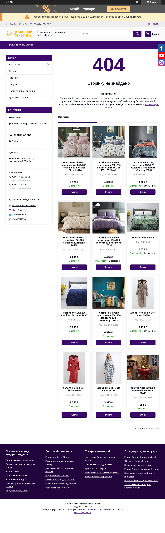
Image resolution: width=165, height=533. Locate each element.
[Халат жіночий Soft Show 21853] (74, 367)
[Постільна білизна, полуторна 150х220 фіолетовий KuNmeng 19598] (108, 217)
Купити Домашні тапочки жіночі (140, 457)
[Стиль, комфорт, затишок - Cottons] (19, 36)
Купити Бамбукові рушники (98, 476)
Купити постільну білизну (57, 457)
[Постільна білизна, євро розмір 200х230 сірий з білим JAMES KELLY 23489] (108, 142)
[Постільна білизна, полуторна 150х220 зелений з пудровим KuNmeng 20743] (143, 142)
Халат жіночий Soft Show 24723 (108, 389)
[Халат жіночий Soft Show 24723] (108, 367)
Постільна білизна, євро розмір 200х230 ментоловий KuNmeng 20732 (109, 316)
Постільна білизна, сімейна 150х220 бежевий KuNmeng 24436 (74, 241)
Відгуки (13, 84)
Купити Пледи (12, 471)
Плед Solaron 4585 (143, 237)
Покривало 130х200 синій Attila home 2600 (74, 314)
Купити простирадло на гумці (60, 479)
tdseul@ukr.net (19, 210)
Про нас (13, 77)
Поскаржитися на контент (85, 509)
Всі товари (14, 64)
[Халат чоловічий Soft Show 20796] (143, 292)
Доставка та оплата (19, 97)
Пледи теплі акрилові (16, 475)
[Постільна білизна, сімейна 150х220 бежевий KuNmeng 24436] (74, 217)
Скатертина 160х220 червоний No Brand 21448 (143, 390)
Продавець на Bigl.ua (82, 507)
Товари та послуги (21, 45)
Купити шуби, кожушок (96, 468)
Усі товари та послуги (146, 428)
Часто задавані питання (22, 91)
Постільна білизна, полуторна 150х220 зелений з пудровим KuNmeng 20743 (143, 166)
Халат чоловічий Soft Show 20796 (142, 314)
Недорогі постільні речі (57, 475)
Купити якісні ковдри (16, 479)
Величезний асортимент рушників (102, 472)
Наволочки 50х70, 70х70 (57, 488)
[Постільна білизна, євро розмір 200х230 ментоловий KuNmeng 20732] (108, 292)
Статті (12, 71)
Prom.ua (98, 504)
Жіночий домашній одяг (136, 461)
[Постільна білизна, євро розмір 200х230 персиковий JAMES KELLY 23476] (74, 142)
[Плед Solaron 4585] (143, 217)
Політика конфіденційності (111, 509)
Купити (74, 192)
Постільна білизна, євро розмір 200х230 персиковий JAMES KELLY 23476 (74, 166)
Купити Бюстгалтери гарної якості (141, 469)
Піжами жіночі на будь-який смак (141, 480)
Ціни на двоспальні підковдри (60, 483)
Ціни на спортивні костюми (137, 465)
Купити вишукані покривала (20, 460)
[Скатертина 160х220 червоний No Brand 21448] (143, 367)
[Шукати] (137, 34)
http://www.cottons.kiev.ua (24, 205)
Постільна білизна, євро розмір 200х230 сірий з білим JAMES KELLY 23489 (109, 166)
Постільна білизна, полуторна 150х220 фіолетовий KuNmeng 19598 (108, 241)
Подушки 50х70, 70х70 (17, 490)
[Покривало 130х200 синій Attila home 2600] (74, 292)
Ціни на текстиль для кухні (98, 464)
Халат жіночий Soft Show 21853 (74, 389)
